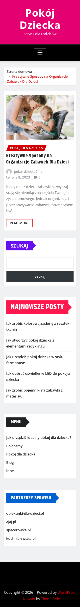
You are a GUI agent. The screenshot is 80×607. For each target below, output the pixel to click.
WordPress (67, 592)
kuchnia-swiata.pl (21, 538)
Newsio (29, 598)
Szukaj (19, 245)
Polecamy (14, 446)
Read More (19, 223)
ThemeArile (50, 598)
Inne (10, 471)
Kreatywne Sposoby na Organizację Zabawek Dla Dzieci (37, 159)
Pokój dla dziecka (20, 454)
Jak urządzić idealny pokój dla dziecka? (38, 437)
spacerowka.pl (18, 530)
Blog (10, 462)
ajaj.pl (11, 521)
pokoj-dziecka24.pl (28, 171)
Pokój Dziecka (40, 19)
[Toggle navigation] (40, 52)
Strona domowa (19, 71)
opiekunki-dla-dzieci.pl (25, 513)
